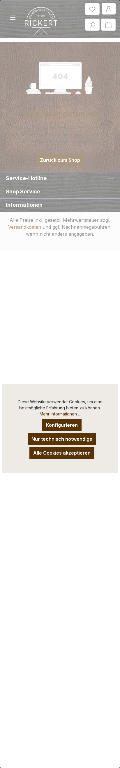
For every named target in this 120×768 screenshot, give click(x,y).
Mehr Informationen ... (60, 413)
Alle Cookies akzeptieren (62, 453)
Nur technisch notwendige (61, 439)
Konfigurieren (62, 425)
